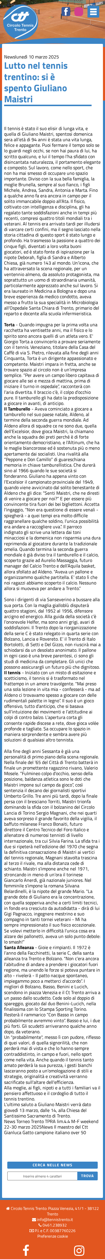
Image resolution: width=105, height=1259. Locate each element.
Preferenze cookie (52, 1236)
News (9, 56)
